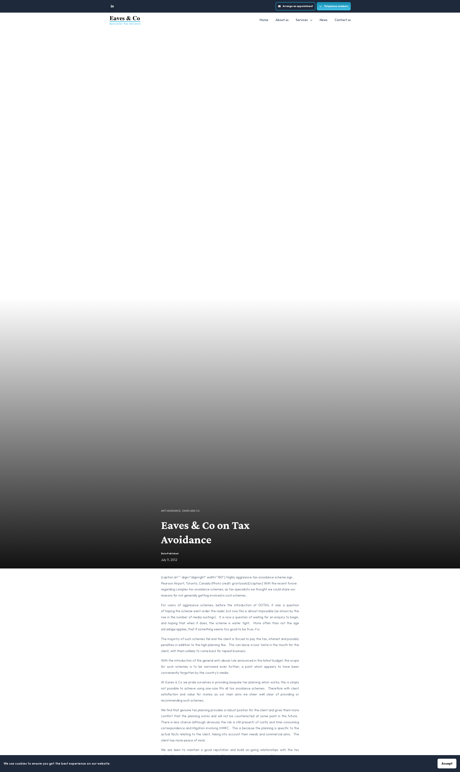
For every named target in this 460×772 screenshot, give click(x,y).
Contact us (343, 20)
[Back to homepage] (125, 20)
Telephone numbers (336, 6)
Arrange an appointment (298, 6)
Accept (446, 763)
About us (282, 20)
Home (264, 20)
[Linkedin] (112, 6)
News (323, 20)
